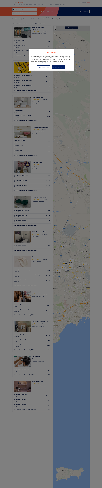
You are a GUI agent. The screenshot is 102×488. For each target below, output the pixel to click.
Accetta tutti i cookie (58, 67)
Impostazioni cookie (44, 67)
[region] (51, 60)
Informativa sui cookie (40, 62)
